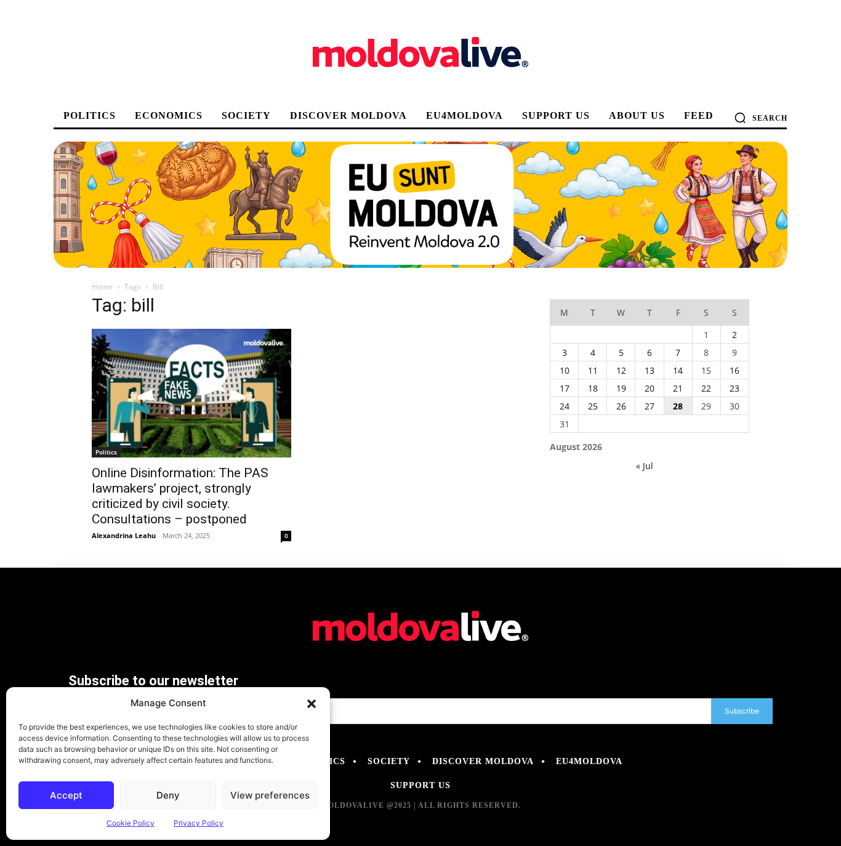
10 (564, 370)
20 (649, 388)
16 (734, 370)
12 (621, 370)
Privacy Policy (198, 823)
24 (564, 406)
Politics (106, 452)
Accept (66, 795)
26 (621, 406)
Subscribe (742, 710)
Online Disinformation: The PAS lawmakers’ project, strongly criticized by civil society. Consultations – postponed (180, 495)
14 (678, 370)
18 (593, 388)
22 (706, 388)
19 (621, 388)
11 (593, 370)
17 (564, 388)
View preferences (270, 795)
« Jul (644, 466)
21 (678, 388)
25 (593, 406)
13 (649, 370)
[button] (311, 703)
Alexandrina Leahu (124, 535)
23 (734, 388)
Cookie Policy (131, 823)
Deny (168, 795)
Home (102, 286)
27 (649, 406)
